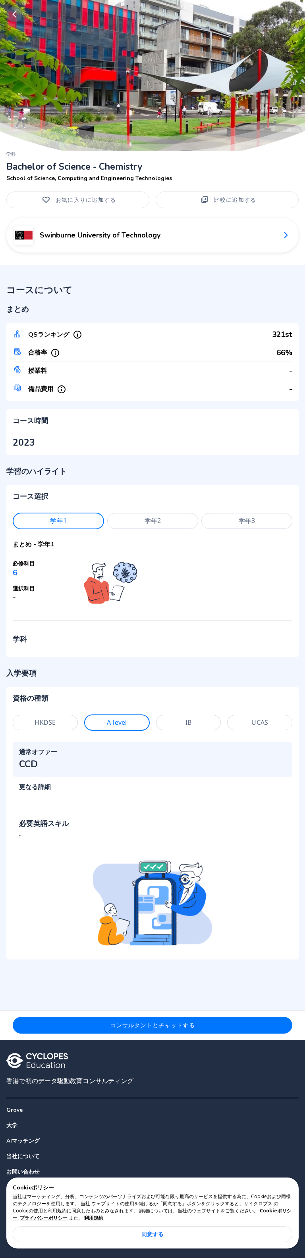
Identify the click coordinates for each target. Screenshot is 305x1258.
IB (188, 722)
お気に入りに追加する (86, 199)
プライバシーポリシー (44, 1217)
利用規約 (93, 1217)
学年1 (58, 520)
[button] (152, 1125)
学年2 (153, 520)
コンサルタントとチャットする (152, 1025)
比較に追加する (235, 199)
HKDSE (45, 722)
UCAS (259, 722)
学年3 (247, 520)
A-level (117, 722)
